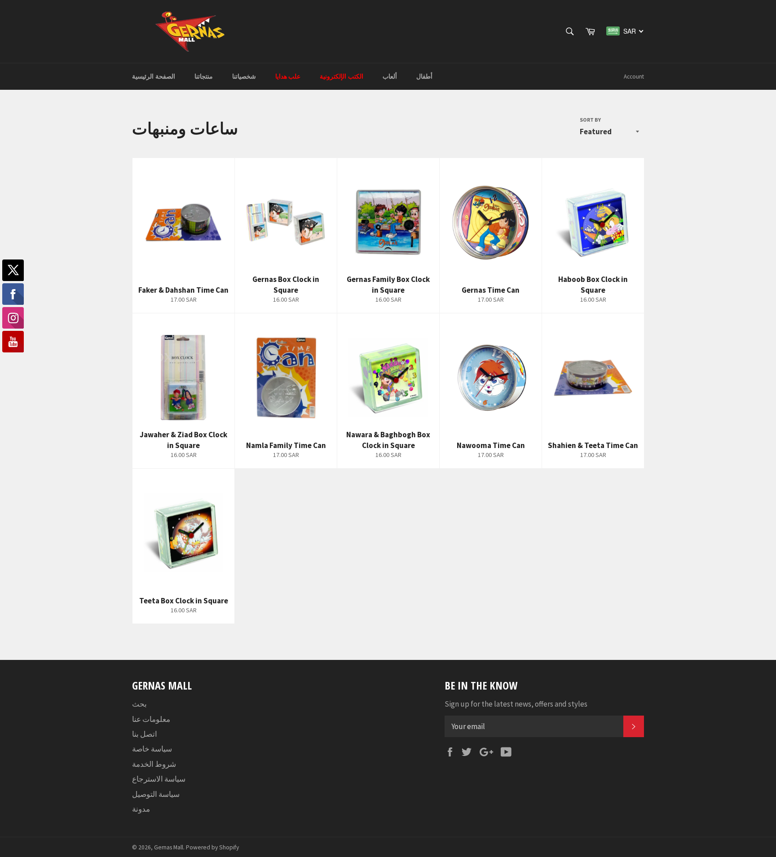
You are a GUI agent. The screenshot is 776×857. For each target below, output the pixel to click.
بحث (139, 704)
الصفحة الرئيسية (153, 76)
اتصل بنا (144, 734)
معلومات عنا (151, 719)
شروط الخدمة (154, 764)
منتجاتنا (203, 76)
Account (634, 76)
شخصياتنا (244, 76)
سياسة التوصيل (156, 794)
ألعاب (390, 76)
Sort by (590, 119)
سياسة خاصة (152, 749)
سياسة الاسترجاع (158, 779)
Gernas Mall (168, 847)
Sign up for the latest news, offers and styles (516, 704)
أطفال (424, 76)
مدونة (141, 809)
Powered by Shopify (212, 847)
